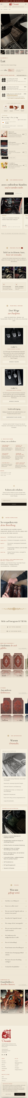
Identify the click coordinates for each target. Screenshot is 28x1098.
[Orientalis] (14, 4)
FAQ (10, 6)
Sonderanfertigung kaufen (14, 417)
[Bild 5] (22, 52)
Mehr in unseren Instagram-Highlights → (14, 233)
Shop (5, 6)
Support (16, 1060)
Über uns (4, 1080)
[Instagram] (2, 1054)
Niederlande (18, 193)
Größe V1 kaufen (14, 361)
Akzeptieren (19, 1094)
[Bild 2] (7, 52)
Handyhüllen (4, 1068)
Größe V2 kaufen (14, 401)
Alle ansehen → (23, 648)
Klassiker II (6, 9)
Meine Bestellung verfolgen (18, 1063)
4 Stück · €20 (12, 157)
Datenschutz (4, 1078)
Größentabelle (22, 75)
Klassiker (3, 1060)
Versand (16, 1065)
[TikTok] (4, 1054)
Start (1, 9)
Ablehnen (8, 1094)
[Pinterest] (6, 1054)
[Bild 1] (3, 52)
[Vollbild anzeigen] (14, 31)
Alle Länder (9, 193)
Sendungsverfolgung (18, 6)
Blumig (3, 1064)
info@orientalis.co (18, 1069)
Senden (14, 504)
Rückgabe (17, 1067)
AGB (3, 1076)
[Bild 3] (12, 52)
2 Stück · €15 (4, 157)
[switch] (14, 134)
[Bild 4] (17, 52)
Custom (3, 1070)
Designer (4, 1066)
